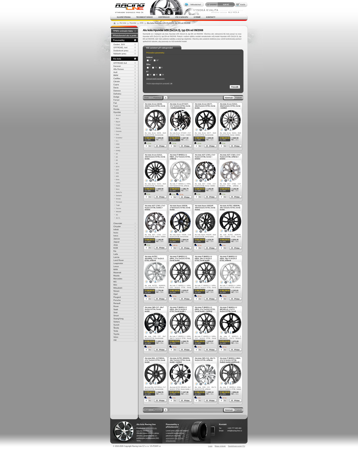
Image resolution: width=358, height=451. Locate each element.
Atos (117, 118)
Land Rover (118, 260)
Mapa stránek (220, 446)
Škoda (116, 328)
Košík (242, 4)
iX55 (117, 176)
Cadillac (116, 78)
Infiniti (116, 229)
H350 (117, 144)
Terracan (119, 202)
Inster (118, 147)
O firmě (197, 17)
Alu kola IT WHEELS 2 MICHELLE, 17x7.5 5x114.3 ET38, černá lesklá (228, 310)
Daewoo (117, 91)
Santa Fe (119, 192)
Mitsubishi (117, 288)
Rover (116, 306)
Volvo (115, 337)
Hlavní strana (124, 17)
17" (150, 60)
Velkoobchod (195, 4)
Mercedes (117, 279)
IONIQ (118, 150)
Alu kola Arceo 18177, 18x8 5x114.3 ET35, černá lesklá (205, 106)
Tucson (118, 208)
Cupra (116, 84)
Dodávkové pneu (120, 50)
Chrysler (117, 226)
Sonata (118, 199)
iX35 (117, 173)
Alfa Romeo (118, 69)
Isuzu (115, 232)
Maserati (117, 272)
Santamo (119, 195)
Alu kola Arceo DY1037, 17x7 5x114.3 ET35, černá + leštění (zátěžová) (180, 106)
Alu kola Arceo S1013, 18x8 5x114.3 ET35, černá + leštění (230, 106)
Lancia (116, 257)
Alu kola (117, 59)
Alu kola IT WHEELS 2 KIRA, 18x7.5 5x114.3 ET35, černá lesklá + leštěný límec (178, 310)
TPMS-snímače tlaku (123, 31)
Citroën (116, 81)
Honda (116, 109)
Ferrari (116, 100)
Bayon (118, 121)
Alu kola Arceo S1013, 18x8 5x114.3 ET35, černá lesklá (155, 157)
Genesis (119, 131)
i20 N (117, 166)
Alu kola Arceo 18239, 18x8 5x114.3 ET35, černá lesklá (155, 106)
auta (151, 431)
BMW (115, 75)
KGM (115, 248)
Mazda (116, 275)
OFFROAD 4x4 (120, 63)
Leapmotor (118, 263)
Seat (115, 312)
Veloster (118, 211)
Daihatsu (117, 94)
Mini (115, 285)
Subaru (116, 322)
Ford (115, 106)
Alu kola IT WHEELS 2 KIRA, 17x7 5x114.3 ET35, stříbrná (180, 157)
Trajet (118, 205)
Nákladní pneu (119, 54)
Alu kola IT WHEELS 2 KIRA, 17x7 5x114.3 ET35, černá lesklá (180, 258)
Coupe (118, 125)
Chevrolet (117, 223)
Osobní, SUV (119, 44)
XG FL (118, 218)
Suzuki (116, 325)
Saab (115, 309)
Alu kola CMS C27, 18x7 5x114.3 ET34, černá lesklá (154, 309)
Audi (115, 72)
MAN (115, 269)
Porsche (117, 300)
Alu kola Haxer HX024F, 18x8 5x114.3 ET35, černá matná (205, 208)
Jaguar (116, 242)
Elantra (118, 128)
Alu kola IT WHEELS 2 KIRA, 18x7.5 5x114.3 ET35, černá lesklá (203, 258)
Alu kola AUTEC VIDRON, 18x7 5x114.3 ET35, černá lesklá (230, 208)
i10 (117, 154)
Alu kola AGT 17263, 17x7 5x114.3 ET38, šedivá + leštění (155, 208)
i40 (117, 163)
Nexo (117, 189)
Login (210, 446)
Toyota (116, 334)
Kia (114, 251)
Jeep (115, 245)
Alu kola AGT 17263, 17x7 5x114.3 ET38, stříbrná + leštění (230, 157)
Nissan (116, 291)
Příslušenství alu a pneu (124, 35)
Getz (117, 134)
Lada (115, 254)
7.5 (156, 68)
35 (157, 75)
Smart (116, 315)
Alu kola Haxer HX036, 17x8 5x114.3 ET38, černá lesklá (180, 208)
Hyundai (117, 112)
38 (163, 75)
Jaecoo (116, 239)
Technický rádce (144, 17)
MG (115, 282)
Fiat (115, 103)
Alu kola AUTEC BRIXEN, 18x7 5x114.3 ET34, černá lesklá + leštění (180, 360)
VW (114, 340)
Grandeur (119, 138)
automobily (170, 438)
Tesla (115, 331)
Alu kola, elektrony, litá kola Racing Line (127, 4)
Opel (115, 294)
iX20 (117, 170)
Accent (118, 115)
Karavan (117, 66)
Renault (116, 303)
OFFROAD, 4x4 (120, 47)
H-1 (117, 141)
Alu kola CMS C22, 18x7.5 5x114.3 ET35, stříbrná (205, 359)
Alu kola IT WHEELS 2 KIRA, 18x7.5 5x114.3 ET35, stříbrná (228, 258)
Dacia (115, 87)
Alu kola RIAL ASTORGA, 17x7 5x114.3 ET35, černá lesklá (155, 360)
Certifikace (164, 17)
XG (117, 215)
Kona (117, 179)
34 (150, 75)
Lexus (116, 266)
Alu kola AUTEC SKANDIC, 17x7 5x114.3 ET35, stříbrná (154, 258)
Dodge (116, 97)
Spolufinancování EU (236, 446)
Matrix (118, 186)
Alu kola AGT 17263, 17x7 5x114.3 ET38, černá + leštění (205, 157)
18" (157, 60)
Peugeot (117, 297)
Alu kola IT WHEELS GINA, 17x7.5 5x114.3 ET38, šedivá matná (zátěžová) (230, 360)
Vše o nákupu (181, 17)
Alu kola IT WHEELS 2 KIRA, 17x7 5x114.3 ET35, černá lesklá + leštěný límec (205, 310)
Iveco (115, 236)
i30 (117, 160)
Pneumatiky (118, 40)
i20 (117, 157)
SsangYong (118, 318)
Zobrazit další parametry (155, 79)
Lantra (118, 183)
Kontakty (210, 17)
